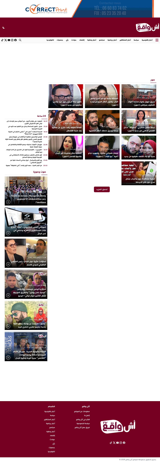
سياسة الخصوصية (83, 423)
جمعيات (60, 40)
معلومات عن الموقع (82, 411)
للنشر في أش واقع (83, 419)
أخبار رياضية (112, 40)
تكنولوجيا (50, 40)
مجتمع (102, 40)
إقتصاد (81, 40)
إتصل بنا (87, 415)
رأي (67, 40)
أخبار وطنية (91, 40)
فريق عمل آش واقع (82, 427)
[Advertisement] (80, 60)
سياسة (136, 40)
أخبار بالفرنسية (147, 40)
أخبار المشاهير (125, 40)
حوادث (73, 40)
